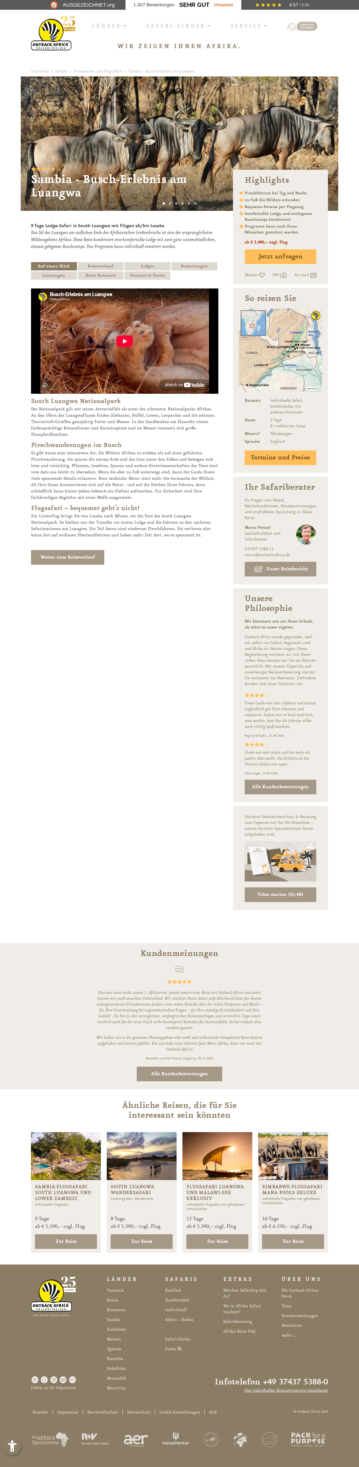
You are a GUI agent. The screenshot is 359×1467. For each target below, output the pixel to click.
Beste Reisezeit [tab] (100, 275)
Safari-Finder (176, 26)
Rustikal (173, 1290)
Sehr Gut (194, 4)
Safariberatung (237, 1321)
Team (287, 1306)
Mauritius (116, 1388)
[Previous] (30, 143)
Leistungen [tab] (53, 275)
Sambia (61, 71)
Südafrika (116, 1368)
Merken (252, 275)
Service (246, 26)
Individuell (176, 1310)
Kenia (112, 1300)
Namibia (115, 1358)
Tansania (115, 1290)
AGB (213, 1412)
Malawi (114, 1339)
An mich (302, 275)
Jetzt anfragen (280, 256)
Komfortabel (177, 1300)
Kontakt (40, 1412)
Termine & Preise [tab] (147, 275)
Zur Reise (66, 1241)
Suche (171, 1349)
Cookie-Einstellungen (179, 1412)
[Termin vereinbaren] (302, 26)
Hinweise (223, 4)
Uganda (114, 1349)
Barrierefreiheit (102, 1412)
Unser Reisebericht (287, 569)
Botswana (116, 1310)
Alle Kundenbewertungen (280, 787)
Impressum (67, 1412)
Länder (107, 26)
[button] (35, 1379)
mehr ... (289, 1335)
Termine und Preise (280, 457)
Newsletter (292, 1325)
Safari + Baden (179, 1319)
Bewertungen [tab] (194, 266)
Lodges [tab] (147, 266)
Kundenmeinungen (300, 1315)
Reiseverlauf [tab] (101, 266)
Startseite (40, 71)
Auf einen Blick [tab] (54, 266)
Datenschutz (139, 1412)
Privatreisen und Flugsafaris (98, 71)
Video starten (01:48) (280, 894)
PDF (277, 275)
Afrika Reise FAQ (239, 1331)
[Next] (328, 143)
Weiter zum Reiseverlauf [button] (68, 557)
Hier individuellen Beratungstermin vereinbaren (286, 1390)
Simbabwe (116, 1329)
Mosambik (116, 1378)
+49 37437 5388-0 (295, 1382)
